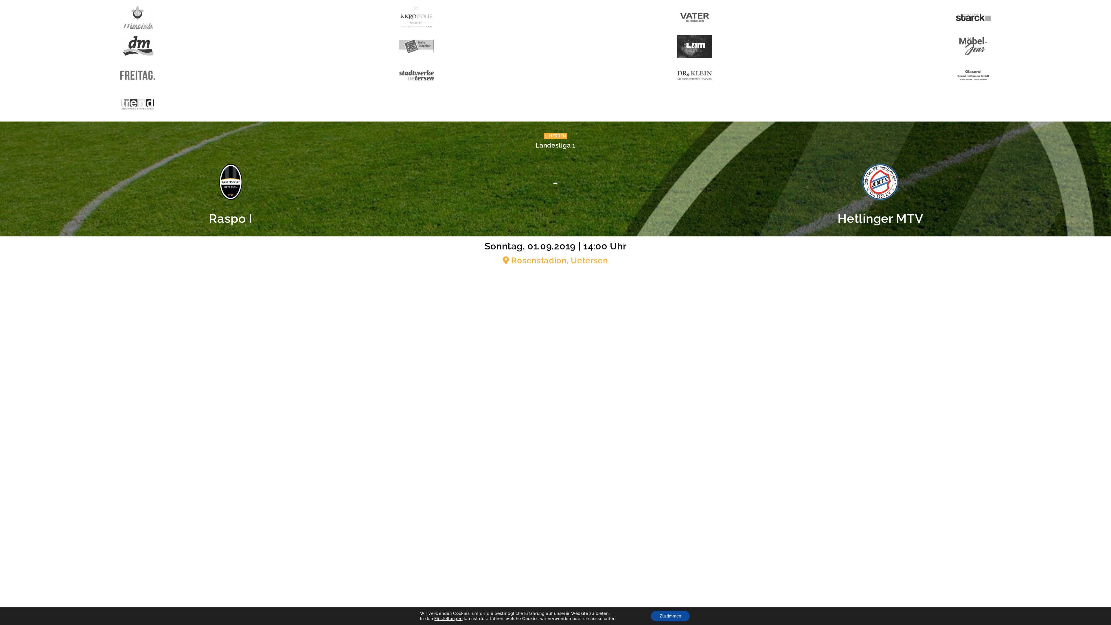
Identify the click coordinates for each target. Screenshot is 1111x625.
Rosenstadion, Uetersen (558, 260)
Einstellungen (448, 618)
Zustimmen (670, 616)
